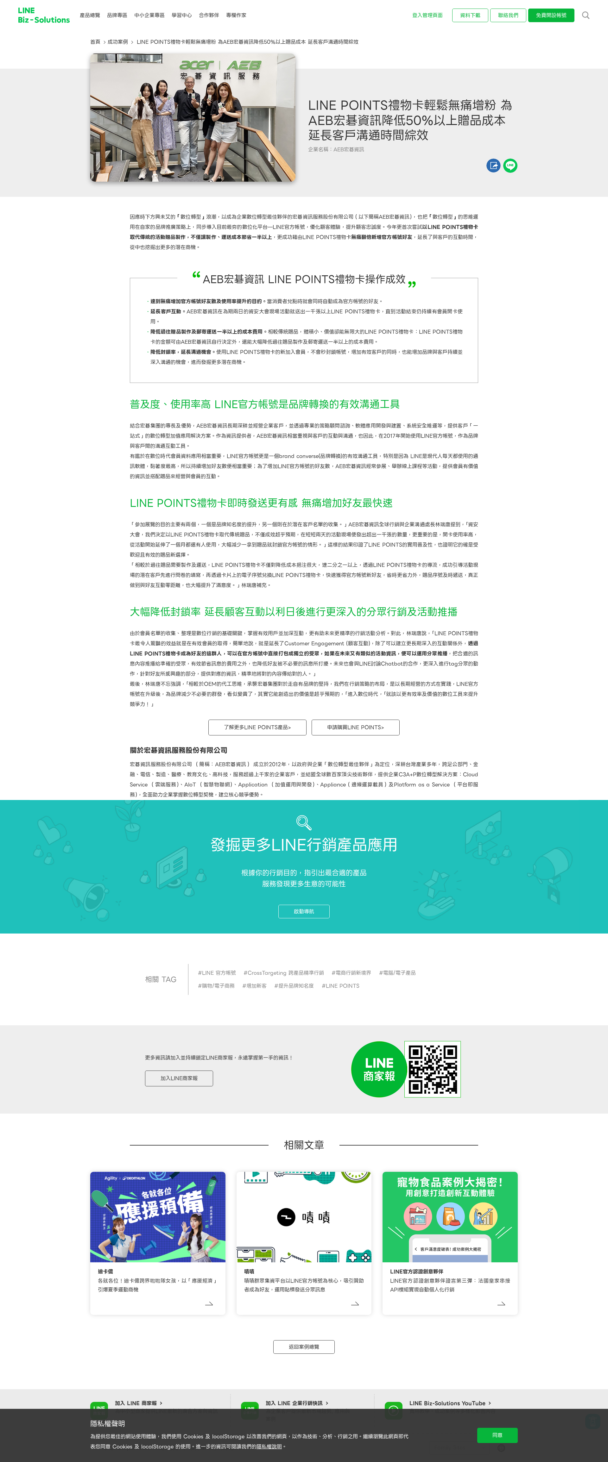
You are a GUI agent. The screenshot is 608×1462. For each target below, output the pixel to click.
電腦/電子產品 (399, 973)
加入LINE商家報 (179, 1078)
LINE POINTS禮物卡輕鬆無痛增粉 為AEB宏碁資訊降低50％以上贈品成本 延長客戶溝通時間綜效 (246, 42)
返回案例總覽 (304, 1347)
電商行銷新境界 (353, 973)
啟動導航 (304, 911)
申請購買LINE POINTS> (355, 727)
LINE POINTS (342, 986)
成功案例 (118, 42)
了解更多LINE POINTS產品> (257, 727)
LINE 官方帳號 (219, 973)
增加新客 (256, 986)
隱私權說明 (269, 1447)
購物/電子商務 (218, 986)
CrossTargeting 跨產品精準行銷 (286, 973)
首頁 (95, 42)
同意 (497, 1435)
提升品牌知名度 (296, 986)
